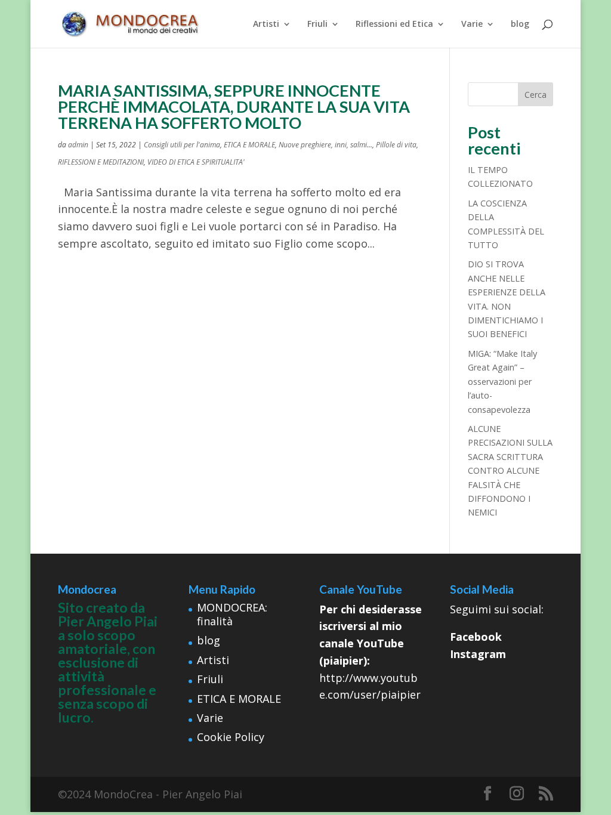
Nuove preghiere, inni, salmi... (325, 145)
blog (520, 24)
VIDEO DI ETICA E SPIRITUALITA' (196, 162)
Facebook (476, 636)
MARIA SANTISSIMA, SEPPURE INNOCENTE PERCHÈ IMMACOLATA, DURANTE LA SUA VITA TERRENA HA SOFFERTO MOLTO (234, 106)
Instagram (478, 654)
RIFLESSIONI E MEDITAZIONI (101, 162)
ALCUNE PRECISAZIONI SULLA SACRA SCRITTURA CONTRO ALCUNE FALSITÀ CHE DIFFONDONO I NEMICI (510, 470)
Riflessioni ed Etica (394, 24)
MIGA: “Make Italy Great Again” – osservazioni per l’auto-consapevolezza (502, 381)
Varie (472, 24)
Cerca (535, 94)
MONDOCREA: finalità (232, 614)
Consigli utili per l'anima (182, 145)
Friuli (317, 24)
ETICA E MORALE (249, 145)
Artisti (266, 24)
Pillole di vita (396, 145)
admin (78, 145)
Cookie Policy (230, 737)
